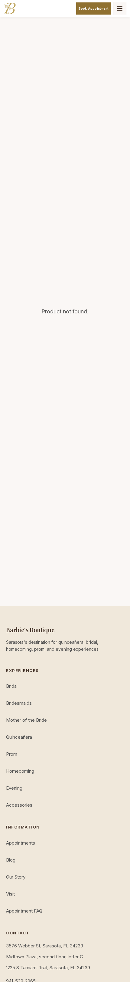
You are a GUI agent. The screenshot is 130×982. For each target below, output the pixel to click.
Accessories (19, 805)
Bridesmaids (19, 703)
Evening (14, 788)
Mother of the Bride (26, 720)
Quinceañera (19, 737)
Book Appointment (93, 8)
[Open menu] (119, 8)
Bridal (12, 686)
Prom (11, 754)
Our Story (15, 877)
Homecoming (20, 771)
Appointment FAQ (24, 911)
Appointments (20, 843)
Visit (10, 894)
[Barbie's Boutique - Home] (10, 8)
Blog (10, 860)
